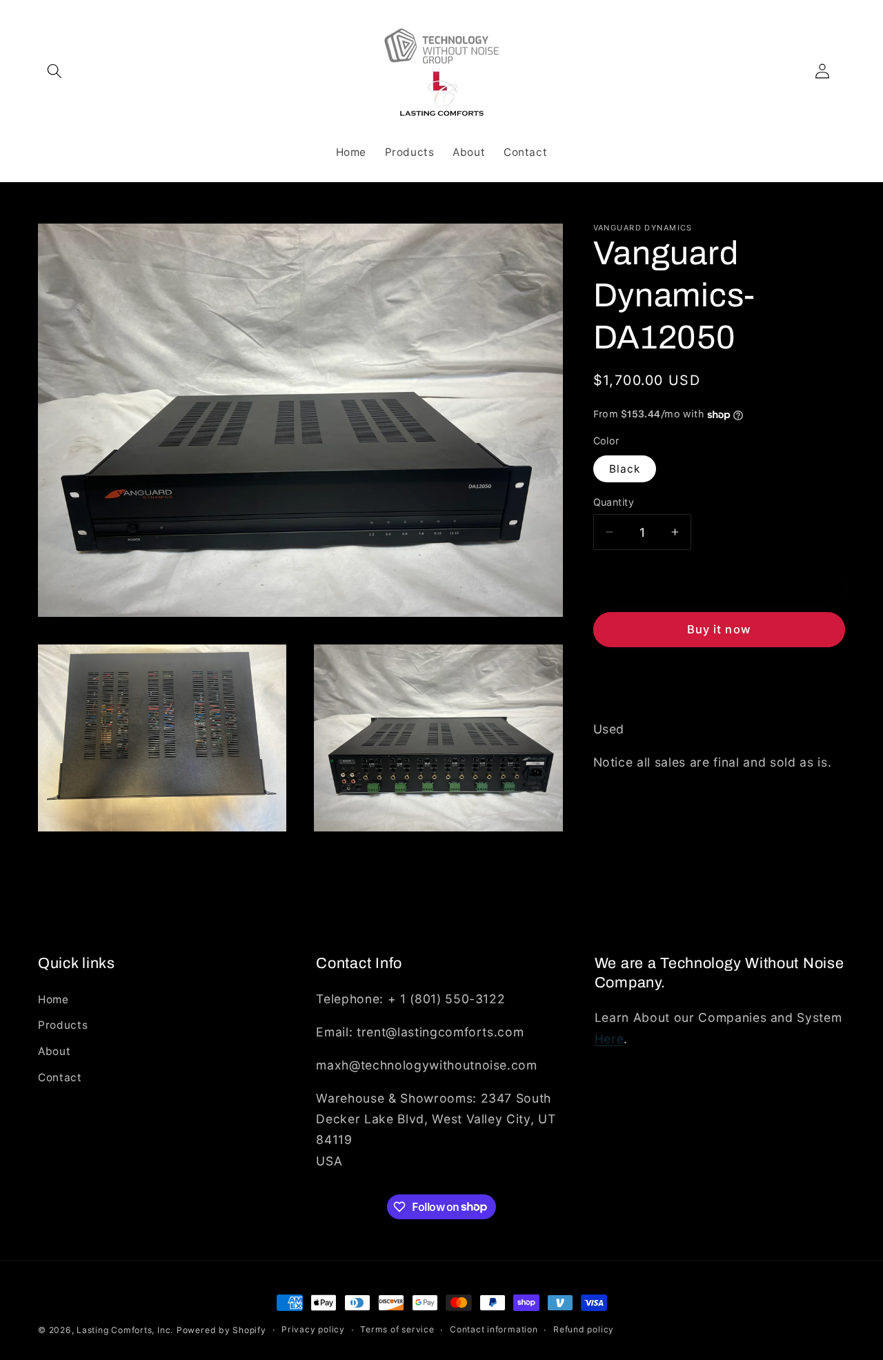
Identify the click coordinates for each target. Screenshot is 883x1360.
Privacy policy (313, 1330)
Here (609, 1038)
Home (53, 998)
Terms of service (397, 1330)
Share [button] (623, 682)
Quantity (614, 502)
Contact (60, 1076)
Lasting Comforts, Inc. (125, 1330)
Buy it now (719, 630)
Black (625, 468)
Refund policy (583, 1330)
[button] (54, 71)
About (54, 1050)
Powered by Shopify (221, 1330)
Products (63, 1025)
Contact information (494, 1330)
